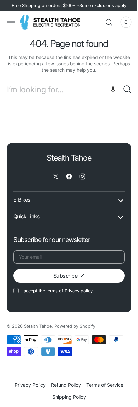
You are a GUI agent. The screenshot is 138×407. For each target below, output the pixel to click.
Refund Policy (64, 385)
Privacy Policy (27, 385)
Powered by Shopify (74, 326)
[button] (11, 22)
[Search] (122, 89)
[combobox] (66, 89)
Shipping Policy (66, 397)
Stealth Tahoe (38, 326)
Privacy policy (79, 290)
